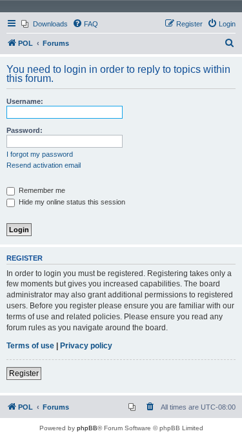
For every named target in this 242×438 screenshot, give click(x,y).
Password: (24, 130)
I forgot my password (39, 154)
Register (24, 373)
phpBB (87, 428)
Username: (24, 101)
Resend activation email (43, 165)
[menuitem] (44, 24)
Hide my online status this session (71, 202)
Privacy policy (86, 345)
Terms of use (30, 345)
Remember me (41, 190)
